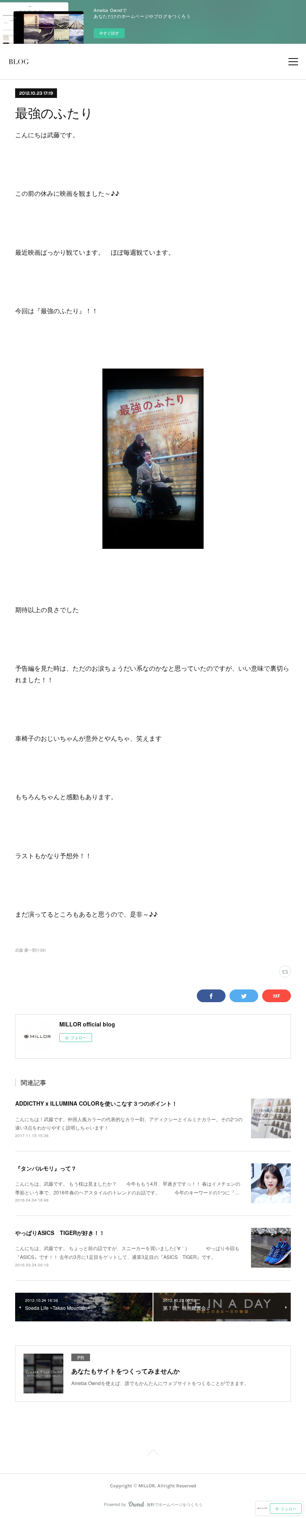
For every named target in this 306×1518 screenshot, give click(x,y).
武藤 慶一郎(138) (30, 950)
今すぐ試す (109, 33)
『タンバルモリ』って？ (45, 1168)
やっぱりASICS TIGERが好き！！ (60, 1233)
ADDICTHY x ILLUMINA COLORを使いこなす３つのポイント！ (96, 1103)
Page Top (153, 1454)
